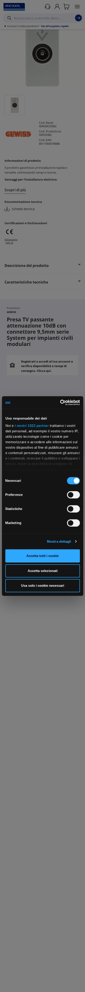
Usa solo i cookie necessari (42, 585)
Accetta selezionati (43, 571)
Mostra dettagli (59, 541)
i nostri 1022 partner (32, 426)
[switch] (73, 494)
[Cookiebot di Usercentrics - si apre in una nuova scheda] (60, 402)
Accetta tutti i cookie (42, 556)
